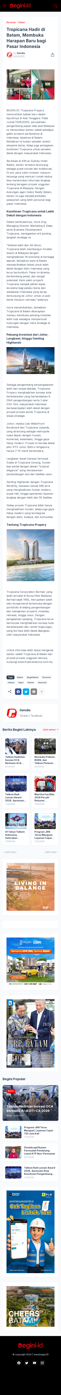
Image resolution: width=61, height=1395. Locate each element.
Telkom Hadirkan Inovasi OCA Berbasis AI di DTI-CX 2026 (15, 760)
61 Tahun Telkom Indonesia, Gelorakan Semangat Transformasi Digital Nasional (15, 835)
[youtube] (34, 1363)
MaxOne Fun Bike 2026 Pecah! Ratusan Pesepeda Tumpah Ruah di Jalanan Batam (44, 797)
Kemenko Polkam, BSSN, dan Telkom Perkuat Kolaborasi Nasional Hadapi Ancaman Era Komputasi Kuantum (44, 760)
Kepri (21, 682)
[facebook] (19, 1363)
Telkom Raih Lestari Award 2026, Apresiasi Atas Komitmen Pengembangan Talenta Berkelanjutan (14, 797)
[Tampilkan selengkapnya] (41, 691)
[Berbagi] (51, 55)
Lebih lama (50, 852)
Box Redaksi (16, 1379)
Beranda (11, 22)
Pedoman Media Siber (39, 1379)
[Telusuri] (55, 6)
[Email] (34, 691)
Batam (22, 22)
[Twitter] (26, 691)
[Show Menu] (4, 6)
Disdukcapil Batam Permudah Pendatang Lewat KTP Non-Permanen (39, 1150)
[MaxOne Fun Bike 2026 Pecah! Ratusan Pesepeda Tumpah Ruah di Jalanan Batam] (45, 784)
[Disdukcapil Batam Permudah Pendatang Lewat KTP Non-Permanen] (13, 1152)
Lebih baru (10, 852)
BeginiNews (33, 677)
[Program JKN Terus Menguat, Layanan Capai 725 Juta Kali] (45, 821)
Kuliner (30, 682)
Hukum (11, 682)
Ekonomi (46, 677)
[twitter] (27, 1363)
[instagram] (42, 1363)
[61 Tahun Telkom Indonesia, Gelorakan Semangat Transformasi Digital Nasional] (16, 821)
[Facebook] (18, 691)
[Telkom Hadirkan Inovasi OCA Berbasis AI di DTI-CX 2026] (16, 746)
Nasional (42, 682)
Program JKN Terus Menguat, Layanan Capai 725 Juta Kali (43, 835)
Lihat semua (49, 729)
